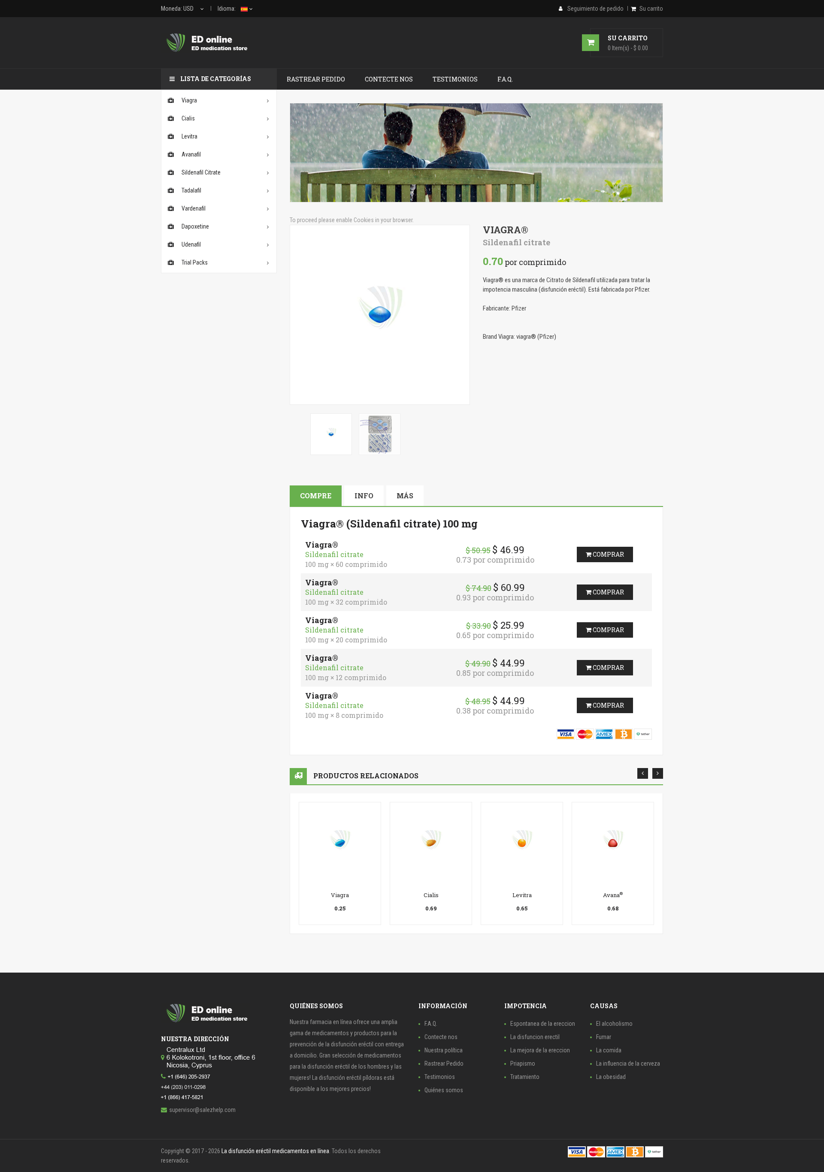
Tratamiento (524, 1076)
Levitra (522, 895)
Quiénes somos (443, 1090)
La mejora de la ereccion (540, 1050)
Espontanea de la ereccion (542, 1023)
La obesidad (611, 1076)
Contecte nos (440, 1036)
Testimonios (439, 1076)
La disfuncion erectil (535, 1036)
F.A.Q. (430, 1023)
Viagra (340, 895)
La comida (608, 1050)
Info (363, 495)
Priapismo (522, 1063)
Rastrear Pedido (444, 1063)
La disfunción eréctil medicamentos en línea (275, 1151)
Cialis (431, 895)
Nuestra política (443, 1050)
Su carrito (651, 8)
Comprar (607, 554)
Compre (315, 495)
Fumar (603, 1036)
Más (405, 495)
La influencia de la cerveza (628, 1063)
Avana (613, 895)
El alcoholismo (614, 1023)
